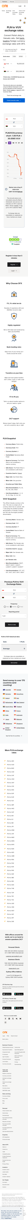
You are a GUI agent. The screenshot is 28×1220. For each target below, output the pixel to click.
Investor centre (5, 1169)
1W (10, 143)
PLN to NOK (10, 849)
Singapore (19, 723)
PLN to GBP (10, 805)
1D (6, 143)
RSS (3, 1103)
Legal (3, 1151)
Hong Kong (19, 694)
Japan (7, 719)
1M (13, 143)
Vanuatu (20, 549)
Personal (12, 1)
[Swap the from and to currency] (14, 122)
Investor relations (6, 1176)
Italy (17, 698)
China (7, 711)
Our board (4, 1182)
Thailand (19, 706)
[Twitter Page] (13, 1018)
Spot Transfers (5, 1056)
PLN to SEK (10, 881)
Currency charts (6, 1088)
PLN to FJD (10, 800)
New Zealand (20, 702)
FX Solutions (5, 1054)
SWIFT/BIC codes (6, 1090)
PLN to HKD (10, 808)
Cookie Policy (8, 1218)
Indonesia (19, 715)
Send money (5, 1113)
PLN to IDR (10, 815)
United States (20, 728)
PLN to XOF (10, 914)
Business (4, 1)
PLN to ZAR (10, 921)
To (3, 67)
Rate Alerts (4, 1085)
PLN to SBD (10, 877)
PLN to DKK (10, 790)
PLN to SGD (10, 885)
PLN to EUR (10, 797)
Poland (20, 473)
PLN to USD (10, 903)
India (6, 715)
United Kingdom (8, 728)
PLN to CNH (10, 779)
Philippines (8, 723)
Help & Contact (14, 1035)
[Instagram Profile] (5, 1022)
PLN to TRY (10, 896)
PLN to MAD (10, 837)
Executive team (5, 1184)
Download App (18, 1064)
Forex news (5, 1098)
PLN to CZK (10, 786)
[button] (14, 56)
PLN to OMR (10, 856)
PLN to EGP (10, 793)
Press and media (6, 1139)
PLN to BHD (10, 768)
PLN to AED (10, 761)
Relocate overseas (6, 1121)
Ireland (7, 698)
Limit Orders (5, 1061)
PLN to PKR (10, 870)
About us (4, 1147)
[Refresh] (4, 49)
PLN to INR (10, 823)
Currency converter (6, 1075)
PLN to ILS (10, 819)
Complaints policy (6, 1154)
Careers (4, 1187)
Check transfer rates (7, 1110)
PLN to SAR (10, 874)
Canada (18, 690)
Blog (3, 1100)
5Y (19, 143)
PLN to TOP (10, 892)
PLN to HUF (10, 812)
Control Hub (17, 1047)
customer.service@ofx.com (14, 956)
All (22, 143)
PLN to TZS (10, 900)
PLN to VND (10, 907)
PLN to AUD (10, 764)
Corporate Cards (6, 1052)
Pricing (16, 1062)
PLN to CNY (10, 782)
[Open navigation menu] (24, 6)
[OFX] (5, 6)
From (4, 59)
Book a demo (5, 1039)
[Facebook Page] (5, 1018)
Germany (8, 694)
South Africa (9, 706)
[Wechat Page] (16, 1018)
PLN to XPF (10, 918)
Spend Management (19, 1049)
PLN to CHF (10, 775)
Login (19, 6)
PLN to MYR (10, 844)
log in (18, 90)
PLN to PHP (10, 867)
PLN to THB (10, 888)
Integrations (17, 1059)
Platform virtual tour (6, 1073)
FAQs (8, 1035)
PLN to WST (10, 910)
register (13, 90)
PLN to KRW (10, 830)
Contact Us (4, 1149)
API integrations (5, 1137)
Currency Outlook (6, 1096)
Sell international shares (7, 1131)
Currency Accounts (6, 1064)
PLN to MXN (10, 841)
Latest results (5, 1172)
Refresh (23, 49)
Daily (7, 606)
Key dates (4, 1174)
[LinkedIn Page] (9, 1018)
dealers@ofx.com (14, 968)
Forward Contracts (6, 1059)
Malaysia (19, 719)
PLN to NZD (10, 852)
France (18, 711)
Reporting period (14, 612)
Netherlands (9, 702)
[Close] (21, 1208)
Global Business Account (7, 1047)
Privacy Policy (5, 1164)
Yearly (21, 606)
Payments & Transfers (7, 1049)
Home (3, 10)
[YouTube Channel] (20, 1018)
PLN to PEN (10, 859)
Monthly (14, 606)
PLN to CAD (10, 772)
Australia (8, 690)
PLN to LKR (10, 834)
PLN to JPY (10, 826)
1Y (16, 143)
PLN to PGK (10, 863)
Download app (5, 1115)
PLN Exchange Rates (15, 12)
